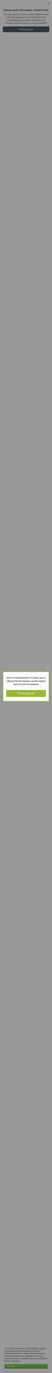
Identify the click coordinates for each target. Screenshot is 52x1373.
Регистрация (26, 693)
